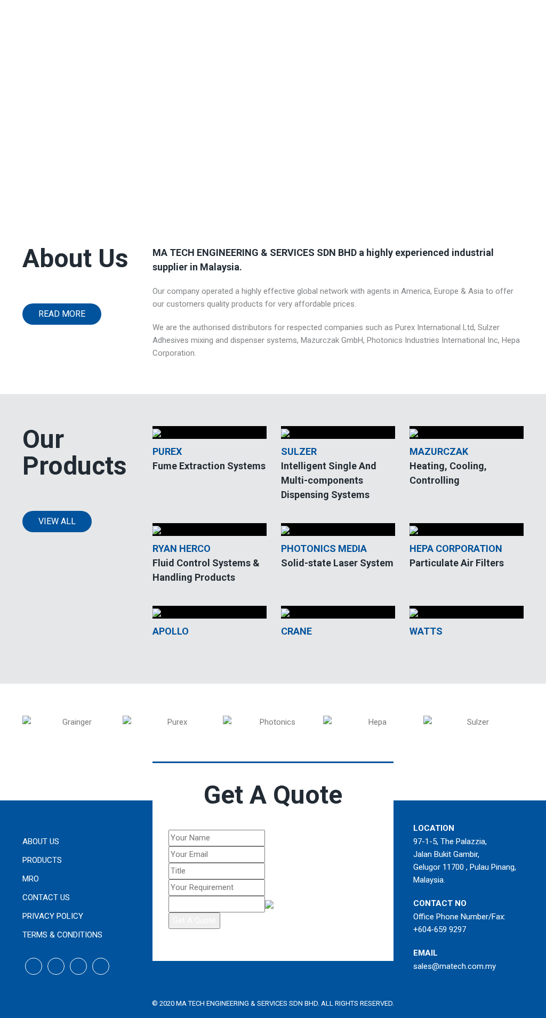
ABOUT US (40, 841)
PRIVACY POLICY (52, 916)
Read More (61, 314)
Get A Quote (194, 920)
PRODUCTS (42, 860)
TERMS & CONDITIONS (62, 935)
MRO (30, 879)
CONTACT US (46, 897)
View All (57, 521)
